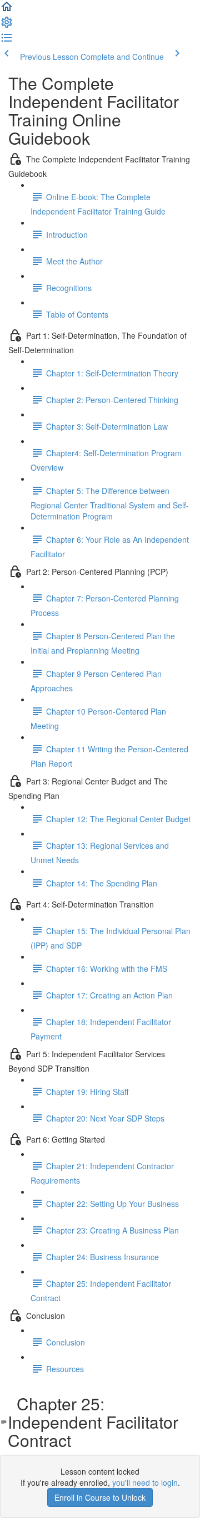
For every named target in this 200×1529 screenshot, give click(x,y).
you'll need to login (145, 1482)
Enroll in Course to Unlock (100, 1497)
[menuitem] (6, 25)
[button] (6, 10)
